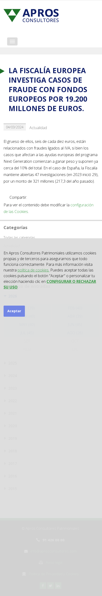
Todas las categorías (19, 237)
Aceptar (14, 311)
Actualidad (38, 127)
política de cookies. (33, 270)
